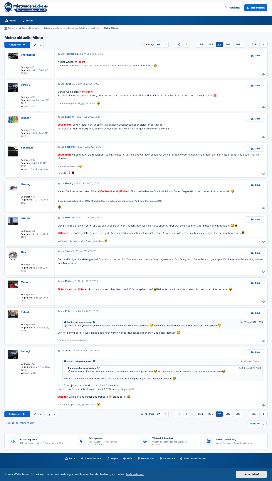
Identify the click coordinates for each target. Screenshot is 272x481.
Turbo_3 (25, 84)
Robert (25, 311)
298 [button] (238, 44)
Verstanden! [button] (251, 474)
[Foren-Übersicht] (27, 7)
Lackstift (26, 117)
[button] (158, 45)
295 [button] (210, 44)
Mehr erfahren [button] (135, 474)
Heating (25, 184)
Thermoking (28, 54)
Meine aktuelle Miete (23, 38)
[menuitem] (11, 20)
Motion (25, 282)
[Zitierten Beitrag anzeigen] (94, 322)
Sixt (82, 103)
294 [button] (200, 44)
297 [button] (228, 44)
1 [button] (165, 44)
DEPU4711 (27, 218)
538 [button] (254, 44)
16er (23, 252)
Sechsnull (27, 147)
